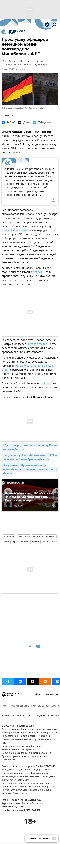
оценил (46, 383)
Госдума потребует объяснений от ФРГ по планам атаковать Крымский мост (30, 457)
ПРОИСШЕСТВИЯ (40, 706)
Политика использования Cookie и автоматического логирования (21, 748)
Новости (36, 542)
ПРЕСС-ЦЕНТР (25, 716)
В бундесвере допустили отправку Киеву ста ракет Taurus (30, 447)
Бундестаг (9, 536)
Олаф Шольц (24, 536)
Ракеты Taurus (50, 542)
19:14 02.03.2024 (9, 69)
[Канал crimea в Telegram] (8, 681)
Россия (6, 542)
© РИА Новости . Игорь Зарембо (14, 108)
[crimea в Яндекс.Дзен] (33, 681)
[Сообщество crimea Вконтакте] (20, 681)
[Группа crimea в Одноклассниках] (45, 681)
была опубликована (15, 230)
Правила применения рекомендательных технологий (25, 758)
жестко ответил (37, 344)
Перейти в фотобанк (37, 108)
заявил (37, 272)
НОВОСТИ (8, 716)
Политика (38, 536)
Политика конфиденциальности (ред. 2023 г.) (27, 753)
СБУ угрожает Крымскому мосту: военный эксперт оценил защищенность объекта (30, 469)
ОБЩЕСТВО (22, 706)
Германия (51, 536)
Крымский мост (20, 542)
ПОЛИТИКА (8, 706)
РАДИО (40, 716)
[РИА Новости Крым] (13, 32)
